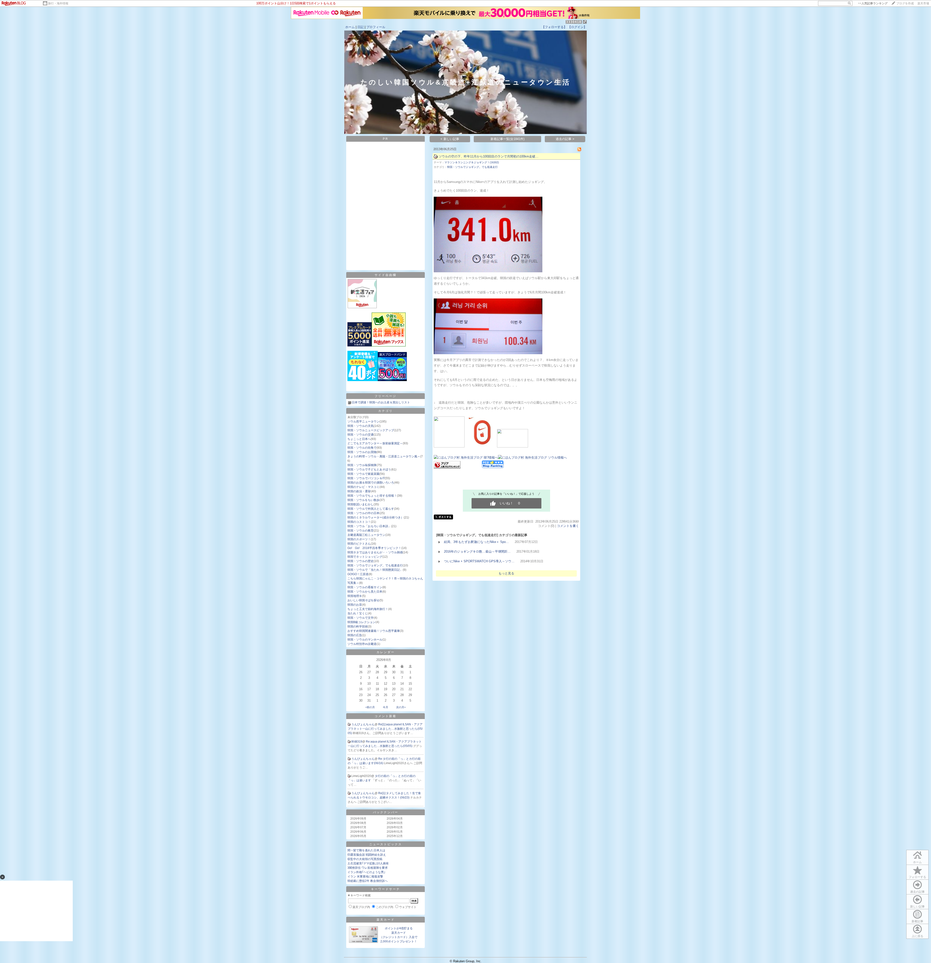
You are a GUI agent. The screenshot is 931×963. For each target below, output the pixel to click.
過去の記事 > (565, 139)
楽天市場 (923, 3)
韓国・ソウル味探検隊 (362, 465)
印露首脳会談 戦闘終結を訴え (366, 854)
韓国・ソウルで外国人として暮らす (370, 508)
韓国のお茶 (354, 604)
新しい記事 (917, 906)
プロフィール (375, 27)
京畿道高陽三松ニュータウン (366, 535)
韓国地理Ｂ (354, 596)
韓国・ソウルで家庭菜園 (363, 474)
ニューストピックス (385, 844)
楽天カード (386, 919)
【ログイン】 (577, 27)
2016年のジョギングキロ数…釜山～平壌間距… (477, 551)
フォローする (917, 877)
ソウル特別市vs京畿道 (362, 644)
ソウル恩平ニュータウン (363, 421)
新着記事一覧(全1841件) (507, 139)
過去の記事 (917, 891)
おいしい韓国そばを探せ (363, 600)
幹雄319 (356, 741)
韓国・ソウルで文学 (360, 617)
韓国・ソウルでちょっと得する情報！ (372, 495)
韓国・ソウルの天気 (360, 426)
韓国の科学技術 (357, 626)
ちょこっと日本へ (359, 439)
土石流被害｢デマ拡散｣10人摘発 (368, 863)
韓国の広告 (354, 635)
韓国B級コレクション (361, 622)
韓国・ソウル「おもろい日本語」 (369, 526)
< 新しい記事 (450, 139)
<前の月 (370, 707)
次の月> (401, 707)
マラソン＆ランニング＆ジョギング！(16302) (471, 162)
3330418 (573, 22)
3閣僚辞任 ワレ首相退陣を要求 (367, 867)
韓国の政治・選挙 (359, 491)
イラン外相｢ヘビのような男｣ (366, 872)
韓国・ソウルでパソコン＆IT (366, 478)
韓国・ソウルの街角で (362, 447)
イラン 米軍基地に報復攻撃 (365, 876)
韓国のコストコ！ (359, 522)
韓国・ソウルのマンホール (364, 639)
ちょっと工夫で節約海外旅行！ (367, 609)
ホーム (350, 27)
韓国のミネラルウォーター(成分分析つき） (375, 517)
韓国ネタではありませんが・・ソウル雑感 (375, 552)
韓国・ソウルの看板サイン (364, 587)
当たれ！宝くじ (357, 613)
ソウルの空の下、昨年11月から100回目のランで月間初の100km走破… (488, 156)
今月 (385, 707)
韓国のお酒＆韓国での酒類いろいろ (370, 482)
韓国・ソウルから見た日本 (364, 591)
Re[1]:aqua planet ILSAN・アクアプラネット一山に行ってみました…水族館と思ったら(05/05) (385, 729)
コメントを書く (568, 526)
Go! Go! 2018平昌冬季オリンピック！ (374, 548)
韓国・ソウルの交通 (360, 434)
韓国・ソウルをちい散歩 (363, 500)
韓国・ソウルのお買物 (362, 452)
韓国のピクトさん (359, 543)
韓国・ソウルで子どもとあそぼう (369, 469)
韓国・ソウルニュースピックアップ (370, 430)
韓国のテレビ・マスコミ (363, 487)
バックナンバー (385, 812)
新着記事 (917, 921)
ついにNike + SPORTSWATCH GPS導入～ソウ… (479, 561)
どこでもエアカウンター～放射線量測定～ (375, 443)
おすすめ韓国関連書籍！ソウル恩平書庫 (373, 631)
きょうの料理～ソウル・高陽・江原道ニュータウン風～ (383, 456)
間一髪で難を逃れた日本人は (366, 850)
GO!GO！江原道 (358, 574)
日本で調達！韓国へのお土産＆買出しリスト (381, 402)
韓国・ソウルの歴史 (360, 561)
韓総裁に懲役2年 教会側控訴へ (367, 881)
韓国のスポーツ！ (359, 539)
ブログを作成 (905, 3)
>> (873, 3)
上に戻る (917, 936)
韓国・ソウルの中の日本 (363, 513)
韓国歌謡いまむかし (360, 504)
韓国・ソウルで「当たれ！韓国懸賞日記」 (375, 570)
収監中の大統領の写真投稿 (364, 859)
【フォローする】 (554, 27)
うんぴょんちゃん (363, 724)
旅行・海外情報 (58, 3)
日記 (360, 27)
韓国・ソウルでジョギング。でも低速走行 (375, 565)
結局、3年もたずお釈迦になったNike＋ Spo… (476, 542)
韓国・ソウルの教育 (360, 530)
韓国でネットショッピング (364, 556)
